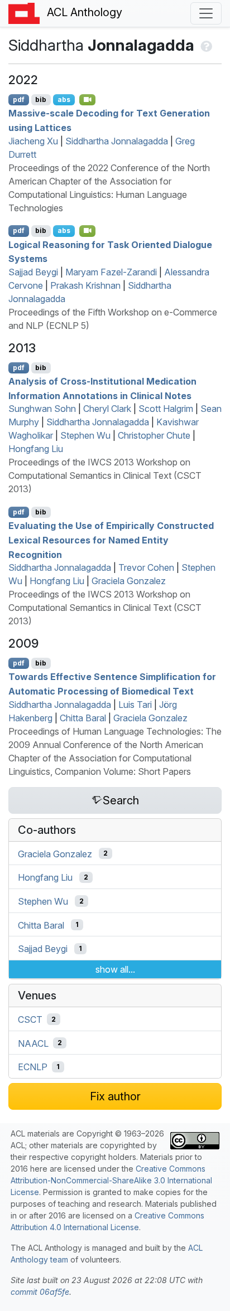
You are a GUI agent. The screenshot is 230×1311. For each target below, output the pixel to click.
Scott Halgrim (165, 408)
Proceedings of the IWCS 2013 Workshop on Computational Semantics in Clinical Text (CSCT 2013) (105, 475)
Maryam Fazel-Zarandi (111, 272)
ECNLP (32, 1066)
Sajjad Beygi (33, 272)
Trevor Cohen (146, 567)
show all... (115, 969)
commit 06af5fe (40, 1292)
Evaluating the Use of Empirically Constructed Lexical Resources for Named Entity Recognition (111, 540)
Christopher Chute (154, 435)
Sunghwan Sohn (42, 408)
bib (40, 99)
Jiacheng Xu (33, 141)
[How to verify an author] (205, 45)
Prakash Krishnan (85, 285)
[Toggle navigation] (206, 13)
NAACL (33, 1042)
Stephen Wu (85, 435)
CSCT (30, 1019)
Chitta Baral (83, 718)
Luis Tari (135, 704)
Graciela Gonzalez (129, 580)
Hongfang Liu (35, 448)
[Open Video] (87, 99)
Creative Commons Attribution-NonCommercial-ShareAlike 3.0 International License (111, 1180)
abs (64, 99)
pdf (19, 99)
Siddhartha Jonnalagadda (116, 141)
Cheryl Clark (107, 408)
